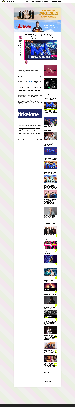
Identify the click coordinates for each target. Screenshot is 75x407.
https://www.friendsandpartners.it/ (27, 85)
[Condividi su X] (20, 50)
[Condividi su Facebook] (20, 49)
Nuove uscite (38, 1)
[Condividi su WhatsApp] (20, 47)
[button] (20, 54)
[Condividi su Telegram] (20, 52)
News (27, 1)
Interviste (32, 1)
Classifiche (44, 1)
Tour (50, 1)
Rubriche (54, 1)
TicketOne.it (25, 82)
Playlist (59, 1)
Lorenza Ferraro (20, 41)
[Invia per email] (20, 55)
